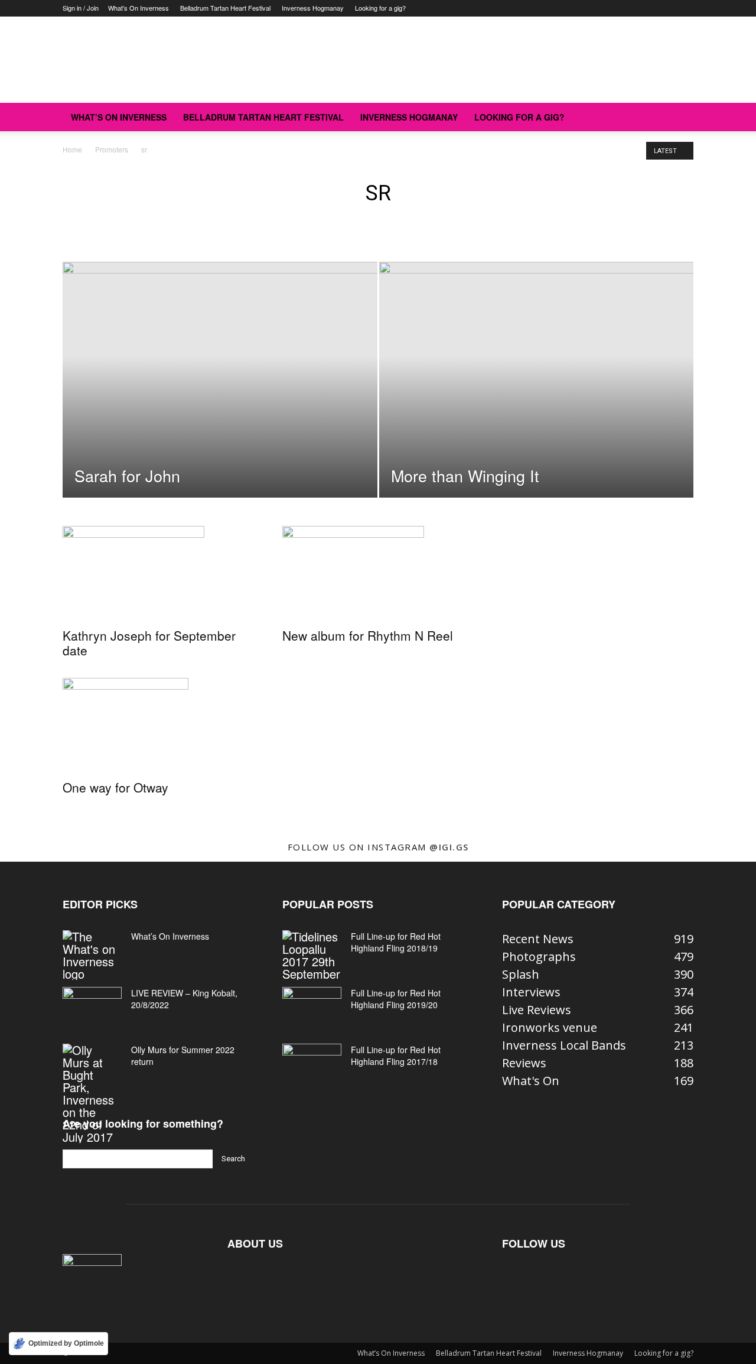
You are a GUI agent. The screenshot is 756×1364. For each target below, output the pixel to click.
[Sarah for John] (220, 367)
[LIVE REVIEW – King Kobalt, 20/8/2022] (92, 1007)
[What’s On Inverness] (92, 955)
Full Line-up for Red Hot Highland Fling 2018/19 (396, 942)
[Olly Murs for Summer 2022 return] (92, 1093)
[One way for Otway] (158, 725)
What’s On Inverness (138, 7)
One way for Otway (115, 787)
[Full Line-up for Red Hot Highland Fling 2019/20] (311, 1007)
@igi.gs (449, 847)
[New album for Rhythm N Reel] (378, 573)
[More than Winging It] (536, 374)
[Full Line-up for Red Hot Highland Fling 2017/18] (311, 1064)
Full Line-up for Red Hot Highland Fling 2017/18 (396, 1055)
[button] (679, 117)
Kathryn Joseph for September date (149, 642)
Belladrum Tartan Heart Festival (225, 7)
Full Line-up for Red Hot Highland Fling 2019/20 (396, 999)
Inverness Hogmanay (313, 7)
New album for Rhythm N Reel (367, 635)
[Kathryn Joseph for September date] (158, 573)
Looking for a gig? (380, 7)
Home (72, 149)
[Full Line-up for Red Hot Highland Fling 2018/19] (311, 955)
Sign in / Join (81, 7)
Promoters (111, 149)
